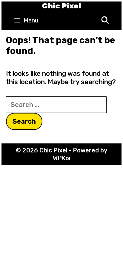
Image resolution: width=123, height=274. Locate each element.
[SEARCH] (105, 20)
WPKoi (61, 158)
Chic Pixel (61, 5)
